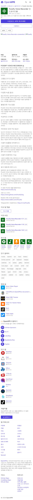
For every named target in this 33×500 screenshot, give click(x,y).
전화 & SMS (4, 441)
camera (14, 262)
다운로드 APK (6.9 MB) (16, 21)
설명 (3, 30)
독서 (18, 441)
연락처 (19, 491)
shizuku (26, 271)
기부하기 (16, 26)
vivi (9, 262)
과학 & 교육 (20, 444)
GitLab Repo (5, 482)
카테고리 (10, 6)
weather (21, 274)
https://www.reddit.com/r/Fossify (11, 199)
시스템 (3, 449)
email (2, 278)
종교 (2, 444)
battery (27, 274)
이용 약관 (20, 489)
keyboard (19, 259)
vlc (16, 274)
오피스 (19, 433)
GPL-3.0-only (16, 61)
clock (24, 268)
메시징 (3, 436)
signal (9, 271)
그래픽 (19, 431)
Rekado (3, 271)
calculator (3, 274)
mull (27, 265)
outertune (3, 262)
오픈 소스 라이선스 (23, 484)
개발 (2, 428)
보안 (2, 447)
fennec (3, 268)
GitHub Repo (5, 478)
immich (14, 271)
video (20, 271)
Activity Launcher (5, 259)
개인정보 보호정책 (23, 487)
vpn (15, 256)
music (19, 256)
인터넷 (3, 433)
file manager (10, 268)
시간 (2, 452)
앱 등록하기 (6, 417)
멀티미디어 (18, 6)
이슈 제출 (6, 211)
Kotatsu (25, 256)
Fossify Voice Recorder (18, 9)
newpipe (26, 259)
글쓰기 (19, 452)
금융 (18, 436)
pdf (13, 259)
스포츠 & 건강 (21, 447)
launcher (9, 256)
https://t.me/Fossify (23, 203)
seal (11, 265)
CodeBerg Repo (6, 480)
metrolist (26, 262)
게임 (2, 431)
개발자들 (20, 480)
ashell (22, 265)
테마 (18, 449)
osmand (17, 265)
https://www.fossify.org (8, 189)
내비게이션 (20, 439)
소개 (18, 485)
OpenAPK (3, 6)
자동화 (3, 425)
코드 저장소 (26, 61)
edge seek (18, 268)
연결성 (19, 425)
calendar (11, 274)
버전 (9, 30)
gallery (20, 262)
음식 (18, 428)
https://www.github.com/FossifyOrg (12, 194)
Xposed (3, 455)
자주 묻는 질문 (21, 482)
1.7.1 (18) (3, 56)
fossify (3, 256)
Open (9, 2)
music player (4, 265)
